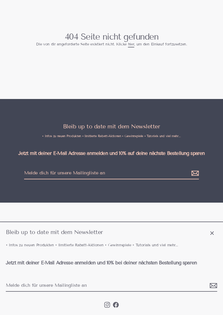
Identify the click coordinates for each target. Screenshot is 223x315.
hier (131, 44)
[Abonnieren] (212, 285)
